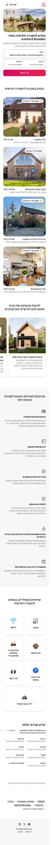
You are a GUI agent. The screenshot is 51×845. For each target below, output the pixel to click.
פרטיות (28, 832)
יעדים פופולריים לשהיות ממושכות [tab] (32, 730)
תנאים (20, 832)
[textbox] (35, 64)
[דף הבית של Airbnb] (44, 4)
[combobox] (24, 55)
